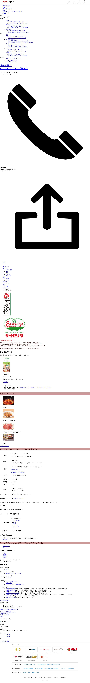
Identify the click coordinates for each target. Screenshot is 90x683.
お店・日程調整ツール (9, 609)
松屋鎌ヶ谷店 (9, 583)
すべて (7, 278)
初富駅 (7, 20)
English (4, 553)
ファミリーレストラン (11, 60)
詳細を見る (5, 382)
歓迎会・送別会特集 (11, 590)
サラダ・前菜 (9, 270)
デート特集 (8, 596)
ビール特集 (8, 591)
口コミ (4, 287)
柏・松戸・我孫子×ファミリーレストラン (18, 41)
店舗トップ (5, 267)
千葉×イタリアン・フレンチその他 (17, 38)
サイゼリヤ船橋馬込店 (11, 581)
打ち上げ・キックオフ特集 (12, 593)
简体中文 (5, 554)
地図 (4, 284)
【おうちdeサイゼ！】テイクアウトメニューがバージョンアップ (34, 387)
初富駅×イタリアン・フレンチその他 (17, 23)
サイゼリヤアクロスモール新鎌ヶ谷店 (15, 584)
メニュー (5, 268)
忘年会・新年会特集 (11, 588)
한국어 (4, 557)
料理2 (7, 272)
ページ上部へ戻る (4, 641)
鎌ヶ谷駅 (8, 24)
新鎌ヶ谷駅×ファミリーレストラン (17, 30)
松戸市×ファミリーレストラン (16, 54)
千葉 (4, 7)
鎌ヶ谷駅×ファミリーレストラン (16, 26)
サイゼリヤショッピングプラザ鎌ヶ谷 (12, 11)
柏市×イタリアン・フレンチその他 (17, 51)
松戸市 (7, 52)
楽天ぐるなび (6, 5)
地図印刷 (22, 472)
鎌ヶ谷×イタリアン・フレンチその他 (17, 46)
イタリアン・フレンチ (11, 61)
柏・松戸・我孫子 (7, 8)
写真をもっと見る (4, 446)
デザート (8, 274)
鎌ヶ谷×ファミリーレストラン (16, 45)
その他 (7, 280)
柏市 (7, 48)
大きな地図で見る (15, 472)
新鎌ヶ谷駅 (8, 29)
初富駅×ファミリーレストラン (16, 21)
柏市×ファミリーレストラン (15, 49)
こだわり (5, 281)
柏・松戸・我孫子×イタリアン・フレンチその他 (20, 42)
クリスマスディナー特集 (12, 594)
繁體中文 (5, 556)
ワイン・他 (8, 275)
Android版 (8, 634)
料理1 (7, 271)
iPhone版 (8, 636)
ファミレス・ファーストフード (13, 58)
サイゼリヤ (8, 577)
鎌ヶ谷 (4, 10)
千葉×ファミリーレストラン (15, 36)
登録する (5, 539)
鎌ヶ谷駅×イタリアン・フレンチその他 (18, 27)
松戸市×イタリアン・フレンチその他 (17, 55)
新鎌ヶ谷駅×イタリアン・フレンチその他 (18, 32)
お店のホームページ (18, 498)
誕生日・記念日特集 (11, 597)
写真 (4, 277)
